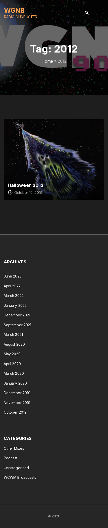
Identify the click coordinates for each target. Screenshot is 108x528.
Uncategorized (16, 468)
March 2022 (14, 295)
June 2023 (13, 276)
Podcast (11, 458)
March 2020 (14, 373)
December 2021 (17, 315)
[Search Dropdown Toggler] (87, 13)
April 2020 (12, 364)
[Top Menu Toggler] (100, 13)
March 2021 (13, 334)
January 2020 (15, 383)
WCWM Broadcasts (20, 477)
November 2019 (17, 402)
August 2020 (14, 344)
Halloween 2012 (25, 185)
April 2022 (12, 286)
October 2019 (15, 412)
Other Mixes (14, 448)
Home (47, 61)
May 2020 (12, 354)
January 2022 (15, 305)
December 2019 (17, 393)
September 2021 (17, 325)
